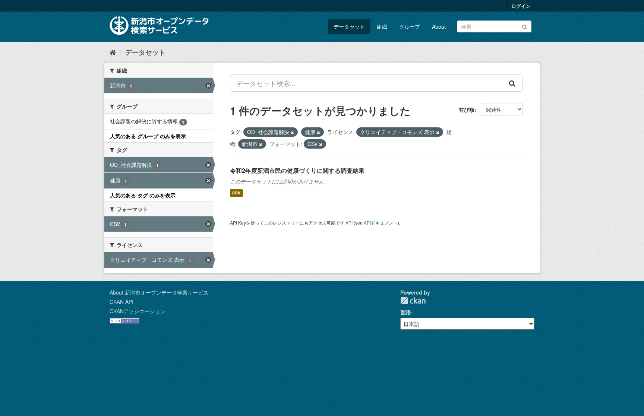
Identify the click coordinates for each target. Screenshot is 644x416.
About (439, 26)
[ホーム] (113, 52)
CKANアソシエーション (137, 311)
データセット (349, 26)
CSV (236, 193)
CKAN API (121, 301)
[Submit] (524, 26)
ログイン (521, 5)
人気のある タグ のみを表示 (143, 195)
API (349, 222)
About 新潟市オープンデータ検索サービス (159, 292)
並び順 (466, 109)
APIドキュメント (381, 222)
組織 (382, 26)
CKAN (413, 301)
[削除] (292, 132)
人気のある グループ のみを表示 (148, 136)
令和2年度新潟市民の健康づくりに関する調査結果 (297, 170)
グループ (409, 26)
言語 (405, 312)
